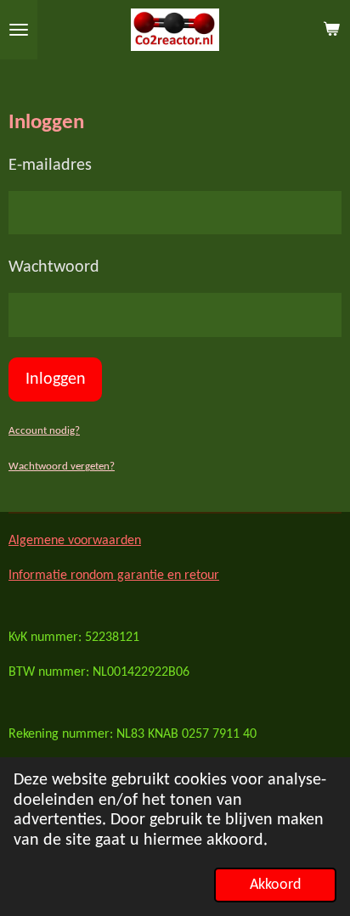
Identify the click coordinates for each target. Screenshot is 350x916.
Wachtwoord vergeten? (61, 466)
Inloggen (55, 379)
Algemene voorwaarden (74, 541)
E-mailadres (50, 165)
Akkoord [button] (275, 885)
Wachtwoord (53, 267)
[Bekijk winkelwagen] (331, 29)
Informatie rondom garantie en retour (113, 575)
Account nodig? (44, 430)
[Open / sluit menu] (18, 29)
